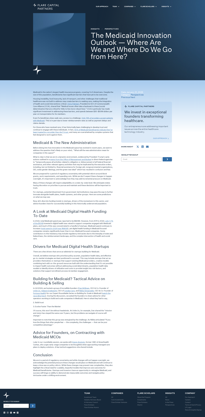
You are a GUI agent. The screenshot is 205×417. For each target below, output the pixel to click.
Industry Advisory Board (92, 400)
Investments (141, 400)
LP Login (188, 407)
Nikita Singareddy (86, 291)
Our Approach (190, 397)
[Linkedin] (4, 413)
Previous (125, 97)
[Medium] (18, 413)
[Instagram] (8, 413)
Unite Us (36, 291)
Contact (188, 402)
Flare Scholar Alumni (91, 407)
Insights (95, 29)
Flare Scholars (89, 405)
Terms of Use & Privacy (193, 405)
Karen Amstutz (78, 342)
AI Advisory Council (91, 402)
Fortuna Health (39, 293)
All (112, 397)
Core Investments (117, 400)
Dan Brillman (84, 288)
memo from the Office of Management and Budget (70, 159)
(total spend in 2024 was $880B (54, 228)
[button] (137, 146)
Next (132, 97)
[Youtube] (14, 413)
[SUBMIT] (167, 159)
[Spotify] (11, 413)
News (167, 400)
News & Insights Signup (193, 410)
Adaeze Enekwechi (49, 291)
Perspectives (137, 94)
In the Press (169, 402)
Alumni (139, 405)
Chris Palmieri (73, 104)
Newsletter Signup (129, 155)
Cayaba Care (69, 291)
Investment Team (90, 397)
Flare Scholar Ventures (119, 402)
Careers (187, 400)
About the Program (144, 397)
